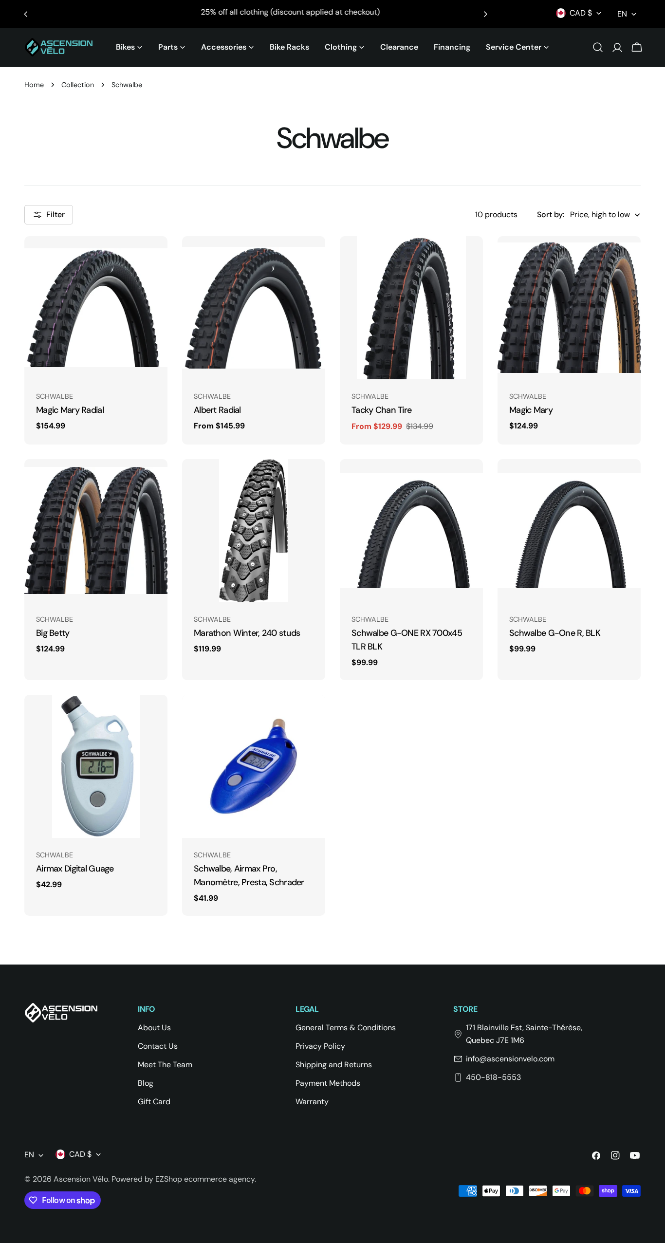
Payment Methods (328, 1083)
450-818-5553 (493, 1077)
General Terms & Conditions (346, 1027)
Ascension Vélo (81, 1179)
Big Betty (53, 633)
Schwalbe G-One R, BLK (554, 633)
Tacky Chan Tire (381, 410)
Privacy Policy (320, 1046)
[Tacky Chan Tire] (411, 307)
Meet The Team (165, 1064)
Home (34, 84)
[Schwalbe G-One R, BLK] (569, 530)
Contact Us (158, 1046)
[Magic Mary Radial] (95, 307)
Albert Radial (217, 410)
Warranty (312, 1101)
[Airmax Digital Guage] (95, 766)
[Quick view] (153, 257)
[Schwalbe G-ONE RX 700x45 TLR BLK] (411, 530)
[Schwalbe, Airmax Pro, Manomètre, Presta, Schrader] (253, 766)
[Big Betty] (95, 530)
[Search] (598, 47)
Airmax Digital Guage (75, 868)
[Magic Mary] (569, 307)
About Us (154, 1027)
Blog (145, 1083)
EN (622, 14)
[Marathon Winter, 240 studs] (253, 530)
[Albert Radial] (253, 307)
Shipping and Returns (334, 1064)
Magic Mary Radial (70, 410)
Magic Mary (531, 410)
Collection (77, 84)
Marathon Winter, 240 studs (247, 633)
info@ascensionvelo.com (510, 1059)
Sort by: (550, 214)
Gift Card (154, 1101)
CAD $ (581, 13)
